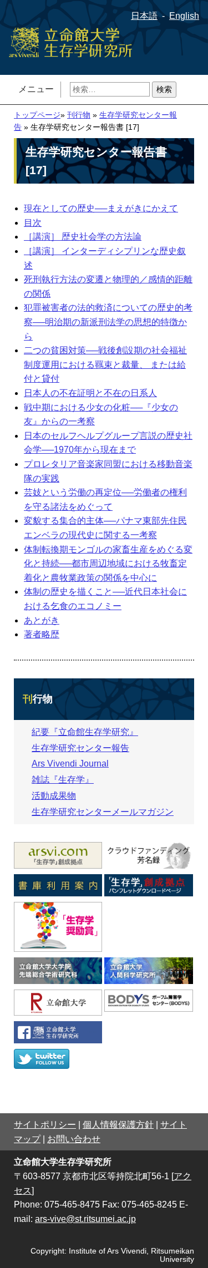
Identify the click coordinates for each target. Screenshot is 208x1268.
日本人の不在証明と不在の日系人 (90, 393)
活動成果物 (54, 795)
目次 (33, 222)
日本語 (144, 16)
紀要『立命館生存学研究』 (85, 732)
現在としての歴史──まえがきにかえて (101, 208)
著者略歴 (41, 634)
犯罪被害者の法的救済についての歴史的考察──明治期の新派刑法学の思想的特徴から (108, 322)
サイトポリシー (45, 1124)
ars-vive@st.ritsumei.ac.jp (85, 1219)
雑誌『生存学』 (63, 779)
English (184, 16)
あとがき (41, 620)
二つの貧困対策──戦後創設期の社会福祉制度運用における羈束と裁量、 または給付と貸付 (105, 364)
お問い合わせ (73, 1139)
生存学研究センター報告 (80, 748)
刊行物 (78, 115)
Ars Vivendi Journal (70, 763)
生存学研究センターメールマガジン (103, 811)
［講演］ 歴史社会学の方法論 (82, 236)
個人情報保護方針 (118, 1124)
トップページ (37, 115)
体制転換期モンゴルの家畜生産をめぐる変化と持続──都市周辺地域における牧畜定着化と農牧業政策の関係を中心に (108, 563)
